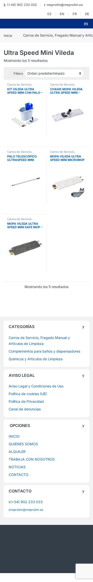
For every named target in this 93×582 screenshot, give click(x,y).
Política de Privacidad (26, 401)
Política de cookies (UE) (28, 394)
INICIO (14, 436)
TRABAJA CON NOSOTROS (32, 459)
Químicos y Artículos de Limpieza (35, 359)
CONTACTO (19, 474)
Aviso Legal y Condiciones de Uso (36, 386)
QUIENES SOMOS (23, 444)
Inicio (8, 35)
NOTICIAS (17, 467)
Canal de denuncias (25, 409)
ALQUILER (17, 451)
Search (86, 23)
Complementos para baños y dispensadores (44, 351)
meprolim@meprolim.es (65, 5)
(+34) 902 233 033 (22, 5)
